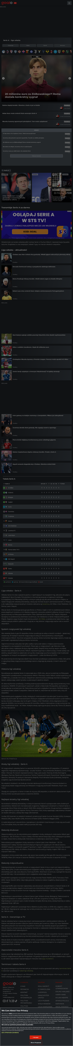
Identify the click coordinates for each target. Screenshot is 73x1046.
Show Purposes (36, 1042)
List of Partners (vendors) (10, 1032)
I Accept (35, 1037)
